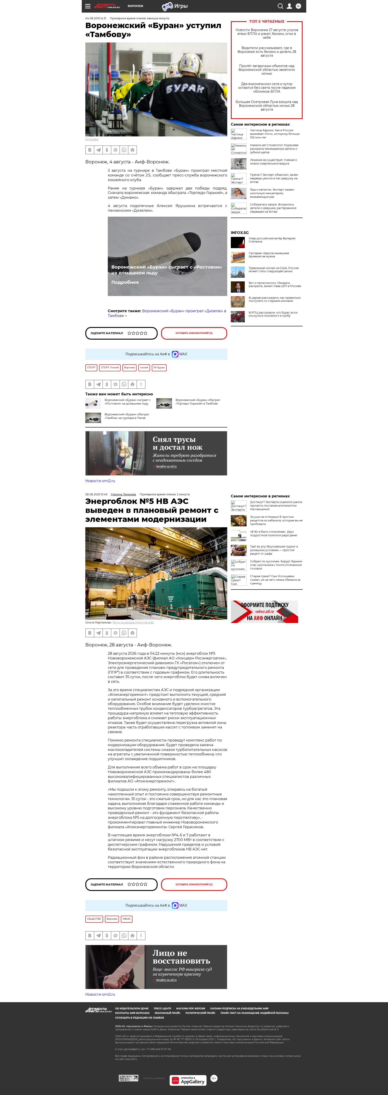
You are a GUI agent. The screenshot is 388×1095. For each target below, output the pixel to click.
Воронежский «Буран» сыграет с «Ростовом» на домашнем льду (166, 270)
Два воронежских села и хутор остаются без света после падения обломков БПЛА (266, 87)
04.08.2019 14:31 (95, 18)
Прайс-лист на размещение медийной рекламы (254, 1013)
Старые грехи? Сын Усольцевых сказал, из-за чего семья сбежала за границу (275, 579)
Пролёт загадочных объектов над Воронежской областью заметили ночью (266, 70)
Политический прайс (200, 1013)
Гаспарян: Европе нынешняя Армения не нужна (269, 255)
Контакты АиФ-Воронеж (132, 1013)
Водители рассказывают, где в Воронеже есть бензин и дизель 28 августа (267, 52)
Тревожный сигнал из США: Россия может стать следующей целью (274, 270)
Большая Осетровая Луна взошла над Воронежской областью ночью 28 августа (267, 105)
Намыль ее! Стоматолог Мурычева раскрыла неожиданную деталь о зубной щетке (274, 148)
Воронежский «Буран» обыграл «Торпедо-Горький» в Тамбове (198, 401)
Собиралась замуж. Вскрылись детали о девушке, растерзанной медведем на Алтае (273, 208)
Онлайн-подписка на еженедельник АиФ (239, 1008)
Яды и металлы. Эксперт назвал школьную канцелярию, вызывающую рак (272, 193)
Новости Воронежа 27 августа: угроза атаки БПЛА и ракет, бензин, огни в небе (267, 34)
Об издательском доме (132, 1008)
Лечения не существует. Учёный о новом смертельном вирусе (273, 161)
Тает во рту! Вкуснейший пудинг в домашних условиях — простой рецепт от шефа (274, 550)
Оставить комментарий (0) (194, 333)
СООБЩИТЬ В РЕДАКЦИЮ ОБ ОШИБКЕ (139, 1017)
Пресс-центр (162, 1008)
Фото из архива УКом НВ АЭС (133, 622)
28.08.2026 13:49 (96, 494)
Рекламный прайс (167, 1013)
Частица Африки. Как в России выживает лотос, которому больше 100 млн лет (275, 134)
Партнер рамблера (154, 1078)
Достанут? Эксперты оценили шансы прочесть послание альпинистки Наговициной (276, 505)
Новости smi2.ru (100, 481)
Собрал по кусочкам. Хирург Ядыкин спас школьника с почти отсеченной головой (276, 565)
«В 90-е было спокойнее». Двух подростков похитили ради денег (274, 533)
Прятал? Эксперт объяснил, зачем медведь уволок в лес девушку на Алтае (274, 178)
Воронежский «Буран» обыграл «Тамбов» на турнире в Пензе (127, 416)
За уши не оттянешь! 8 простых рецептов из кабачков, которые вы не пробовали (276, 520)
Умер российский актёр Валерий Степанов (272, 240)
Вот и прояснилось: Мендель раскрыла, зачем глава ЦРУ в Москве (275, 284)
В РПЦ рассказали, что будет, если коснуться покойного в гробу (273, 314)
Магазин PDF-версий (190, 1008)
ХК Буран (91, 139)
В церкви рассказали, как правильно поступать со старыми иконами (275, 299)
